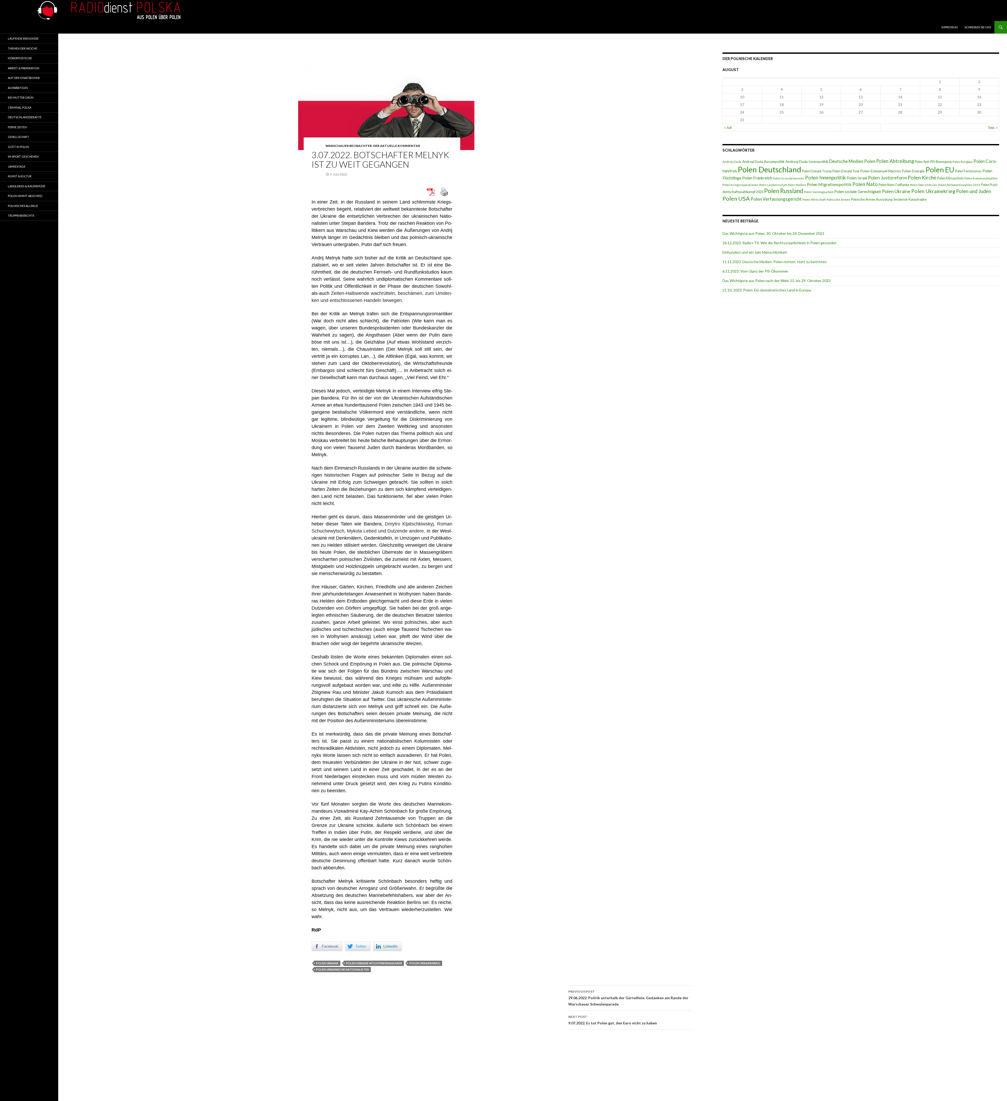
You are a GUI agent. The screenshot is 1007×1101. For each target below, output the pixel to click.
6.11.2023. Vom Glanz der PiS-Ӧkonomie (755, 271)
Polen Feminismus (968, 171)
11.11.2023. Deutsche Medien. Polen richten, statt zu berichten (774, 261)
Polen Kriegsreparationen (740, 185)
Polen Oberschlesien (924, 185)
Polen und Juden (973, 191)
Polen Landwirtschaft (773, 185)
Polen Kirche (922, 177)
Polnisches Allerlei (23, 206)
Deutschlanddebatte (24, 117)
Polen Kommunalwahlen (981, 178)
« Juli (728, 127)
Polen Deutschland (769, 169)
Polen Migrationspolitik (829, 184)
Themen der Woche (22, 48)
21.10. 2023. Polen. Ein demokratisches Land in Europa (766, 290)
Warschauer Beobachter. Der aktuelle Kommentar (372, 146)
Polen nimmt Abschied (25, 196)
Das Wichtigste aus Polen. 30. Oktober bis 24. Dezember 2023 (773, 233)
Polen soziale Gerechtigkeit (857, 191)
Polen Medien (797, 185)
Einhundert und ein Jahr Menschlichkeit (754, 252)
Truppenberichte (21, 215)
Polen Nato (865, 184)
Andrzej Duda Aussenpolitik (763, 161)
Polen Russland (783, 190)
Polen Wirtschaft (814, 199)
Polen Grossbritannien (788, 178)
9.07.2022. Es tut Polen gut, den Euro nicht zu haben (612, 1020)
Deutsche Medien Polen (852, 161)
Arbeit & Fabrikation (23, 68)
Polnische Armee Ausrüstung (872, 199)
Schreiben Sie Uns (978, 27)
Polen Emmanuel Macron (880, 171)
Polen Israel (857, 177)
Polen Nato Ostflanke (894, 185)
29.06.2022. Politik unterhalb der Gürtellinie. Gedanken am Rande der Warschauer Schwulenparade (628, 998)
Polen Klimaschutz (950, 178)
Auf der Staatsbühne (24, 77)
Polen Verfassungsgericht (776, 199)
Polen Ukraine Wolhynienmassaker (374, 963)
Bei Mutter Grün (21, 97)
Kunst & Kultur (19, 176)
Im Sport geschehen (23, 156)
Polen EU (939, 169)
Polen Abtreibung (895, 161)
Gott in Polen (18, 146)
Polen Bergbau (962, 161)
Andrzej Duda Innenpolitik (806, 161)
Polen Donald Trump (817, 171)
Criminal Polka (19, 107)
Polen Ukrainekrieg (424, 963)
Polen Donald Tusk (845, 171)
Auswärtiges (18, 87)
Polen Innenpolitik (825, 177)
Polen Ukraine (327, 963)
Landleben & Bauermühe (26, 186)
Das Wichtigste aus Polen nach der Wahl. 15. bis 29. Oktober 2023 (776, 280)
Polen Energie (913, 171)
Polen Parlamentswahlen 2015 (959, 185)
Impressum (949, 27)
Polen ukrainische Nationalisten (342, 969)
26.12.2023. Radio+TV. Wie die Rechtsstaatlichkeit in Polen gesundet (779, 243)
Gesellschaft (18, 137)
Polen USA (736, 198)
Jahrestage (16, 166)
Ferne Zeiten (17, 127)
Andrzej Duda (731, 161)
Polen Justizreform (887, 177)
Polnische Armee (838, 199)
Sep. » (993, 127)
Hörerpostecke (20, 58)
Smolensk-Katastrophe (909, 199)
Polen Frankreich (757, 177)
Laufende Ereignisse (23, 38)
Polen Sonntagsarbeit (818, 192)
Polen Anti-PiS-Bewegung (933, 162)
